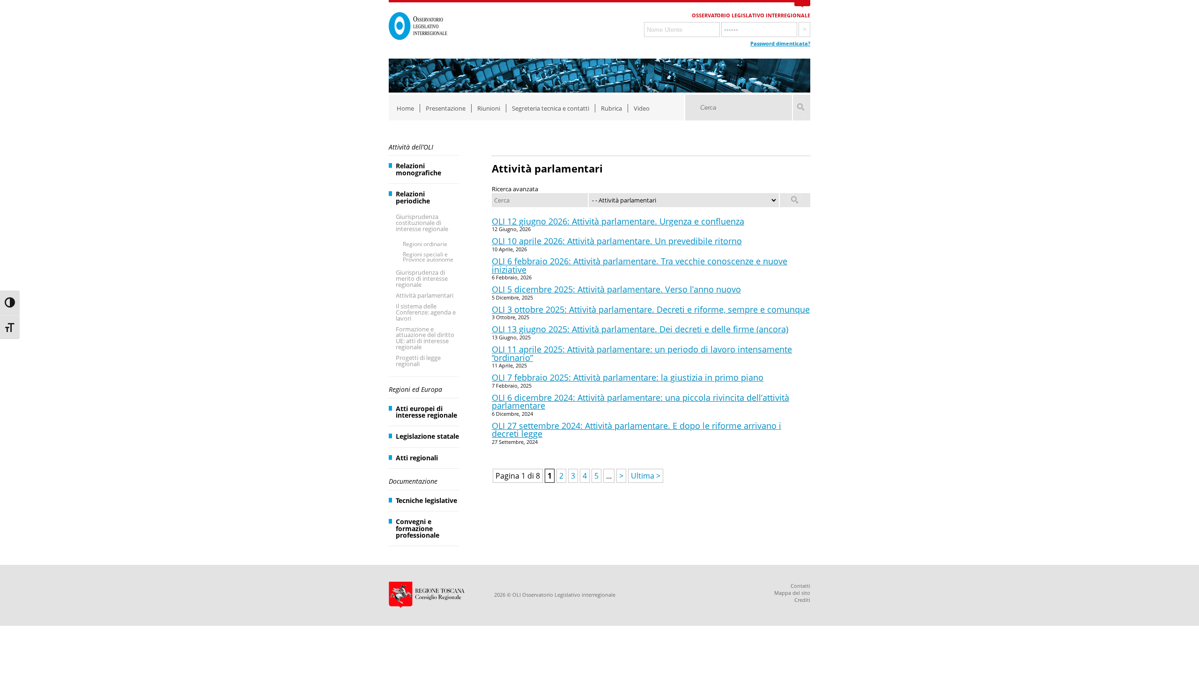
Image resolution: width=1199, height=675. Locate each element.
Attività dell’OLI (411, 146)
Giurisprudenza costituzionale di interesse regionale (422, 222)
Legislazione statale (427, 436)
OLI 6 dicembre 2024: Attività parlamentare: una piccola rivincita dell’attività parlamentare (640, 402)
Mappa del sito (792, 592)
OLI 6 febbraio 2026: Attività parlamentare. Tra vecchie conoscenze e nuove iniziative (639, 265)
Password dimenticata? (780, 43)
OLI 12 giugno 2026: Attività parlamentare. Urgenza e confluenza (618, 221)
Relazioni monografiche (418, 169)
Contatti (800, 585)
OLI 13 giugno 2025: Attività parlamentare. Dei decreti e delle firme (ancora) (640, 329)
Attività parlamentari (424, 295)
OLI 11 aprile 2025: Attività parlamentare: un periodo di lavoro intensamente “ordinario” (642, 353)
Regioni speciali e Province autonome (428, 257)
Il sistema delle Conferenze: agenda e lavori (426, 312)
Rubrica (611, 108)
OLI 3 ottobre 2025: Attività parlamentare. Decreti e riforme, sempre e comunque (651, 309)
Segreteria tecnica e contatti (550, 108)
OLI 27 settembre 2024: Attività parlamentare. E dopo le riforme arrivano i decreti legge (636, 430)
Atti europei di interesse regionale (426, 412)
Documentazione (413, 481)
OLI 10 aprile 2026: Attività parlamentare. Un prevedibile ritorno (617, 241)
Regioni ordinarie (425, 244)
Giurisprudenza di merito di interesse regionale (422, 278)
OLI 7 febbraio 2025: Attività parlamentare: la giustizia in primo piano (627, 377)
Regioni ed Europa (415, 389)
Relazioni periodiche (413, 197)
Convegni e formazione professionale (417, 528)
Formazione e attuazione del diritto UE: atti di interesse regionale (425, 338)
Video (642, 108)
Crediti (802, 599)
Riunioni (488, 108)
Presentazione (446, 108)
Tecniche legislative (426, 500)
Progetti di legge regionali (418, 360)
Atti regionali (417, 457)
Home (405, 108)
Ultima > (645, 476)
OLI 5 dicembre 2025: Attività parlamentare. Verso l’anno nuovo (616, 289)
